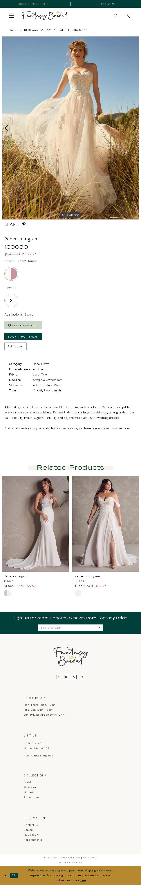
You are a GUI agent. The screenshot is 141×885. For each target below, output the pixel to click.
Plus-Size (30, 787)
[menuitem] (11, 15)
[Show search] (116, 15)
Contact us (31, 825)
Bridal (27, 782)
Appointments (33, 839)
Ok (14, 875)
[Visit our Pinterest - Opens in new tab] (74, 677)
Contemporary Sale (74, 30)
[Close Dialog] (5, 875)
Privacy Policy (89, 857)
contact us (98, 428)
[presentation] (35, 524)
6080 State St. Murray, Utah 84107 (36, 746)
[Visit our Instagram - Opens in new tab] (66, 677)
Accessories (31, 797)
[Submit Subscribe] (99, 627)
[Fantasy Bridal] (44, 15)
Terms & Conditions (69, 857)
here (83, 880)
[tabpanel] (70, 127)
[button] (11, 15)
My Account (31, 834)
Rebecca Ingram (37, 30)
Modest (28, 792)
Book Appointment (23, 336)
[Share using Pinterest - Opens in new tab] (24, 224)
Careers (29, 829)
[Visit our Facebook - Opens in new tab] (59, 677)
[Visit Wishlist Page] (130, 15)
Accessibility (50, 857)
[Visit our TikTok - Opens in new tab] (82, 677)
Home (13, 30)
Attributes (15, 346)
